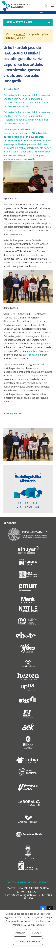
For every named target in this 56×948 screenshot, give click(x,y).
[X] (50, 908)
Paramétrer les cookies (28, 941)
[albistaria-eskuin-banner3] (28, 483)
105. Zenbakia (31, 354)
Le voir (21, 37)
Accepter (20, 932)
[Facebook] (43, 908)
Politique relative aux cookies (28, 924)
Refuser (36, 932)
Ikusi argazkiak (12, 413)
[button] (46, 5)
